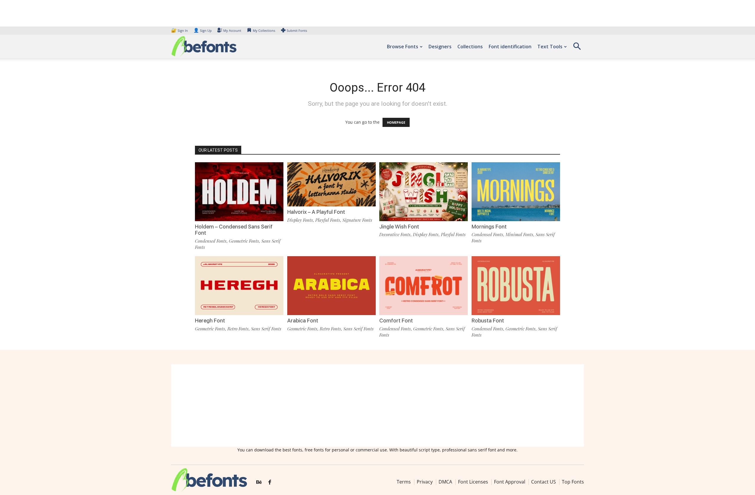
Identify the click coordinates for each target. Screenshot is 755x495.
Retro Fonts (238, 329)
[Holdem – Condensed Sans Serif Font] (239, 191)
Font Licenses (473, 481)
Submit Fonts (297, 30)
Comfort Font (396, 320)
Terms (404, 481)
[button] (577, 48)
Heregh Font (210, 320)
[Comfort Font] (423, 285)
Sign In (180, 30)
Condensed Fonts (210, 241)
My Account (232, 30)
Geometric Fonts (244, 241)
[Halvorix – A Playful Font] (331, 184)
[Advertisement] (377, 405)
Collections (470, 46)
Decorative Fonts (395, 234)
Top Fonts (573, 481)
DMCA (445, 481)
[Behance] (259, 482)
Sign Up (202, 30)
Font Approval (509, 481)
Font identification (510, 46)
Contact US (543, 481)
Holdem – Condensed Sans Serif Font (234, 230)
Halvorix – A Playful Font (316, 212)
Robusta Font (488, 320)
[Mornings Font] (516, 191)
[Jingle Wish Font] (423, 191)
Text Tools (549, 46)
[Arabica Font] (331, 285)
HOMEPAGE (396, 122)
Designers (440, 46)
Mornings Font (489, 227)
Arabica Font (302, 320)
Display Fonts (300, 220)
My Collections (264, 30)
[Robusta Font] (516, 285)
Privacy (425, 481)
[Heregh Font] (239, 285)
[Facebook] (269, 482)
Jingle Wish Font (399, 227)
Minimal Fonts (519, 234)
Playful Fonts (327, 220)
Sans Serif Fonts (266, 329)
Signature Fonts (357, 220)
